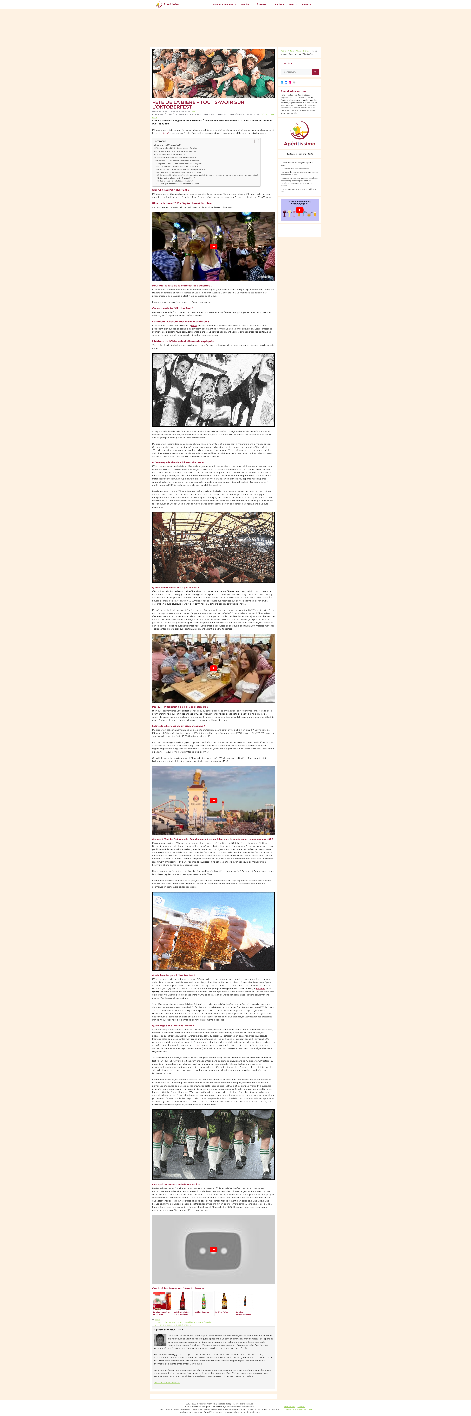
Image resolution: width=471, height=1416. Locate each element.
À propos (306, 4)
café (198, 1045)
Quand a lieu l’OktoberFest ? (168, 145)
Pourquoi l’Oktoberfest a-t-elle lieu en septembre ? (182, 169)
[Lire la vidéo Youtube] (213, 246)
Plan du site (289, 1406)
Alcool (298, 51)
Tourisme (279, 4)
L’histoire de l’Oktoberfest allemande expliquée (177, 161)
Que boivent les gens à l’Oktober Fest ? (177, 178)
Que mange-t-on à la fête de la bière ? (176, 181)
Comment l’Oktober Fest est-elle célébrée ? (175, 157)
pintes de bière (163, 133)
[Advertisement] (235, 27)
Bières (157, 1320)
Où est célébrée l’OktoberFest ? (170, 154)
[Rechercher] (315, 72)
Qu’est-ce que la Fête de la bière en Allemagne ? (180, 164)
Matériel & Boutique (223, 4)
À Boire (245, 4)
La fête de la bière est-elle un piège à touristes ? (181, 172)
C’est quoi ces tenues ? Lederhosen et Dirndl (180, 184)
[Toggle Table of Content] (255, 141)
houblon (260, 988)
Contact (301, 1406)
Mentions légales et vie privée (299, 1409)
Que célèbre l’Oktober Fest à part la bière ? (179, 167)
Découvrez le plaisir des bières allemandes (173, 1325)
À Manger (262, 4)
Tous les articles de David (167, 1382)
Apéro (283, 51)
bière (194, 325)
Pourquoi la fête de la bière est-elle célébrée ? (176, 151)
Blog (291, 4)
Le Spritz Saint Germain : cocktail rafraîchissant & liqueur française (183, 1322)
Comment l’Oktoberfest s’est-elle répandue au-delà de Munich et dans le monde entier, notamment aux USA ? (209, 175)
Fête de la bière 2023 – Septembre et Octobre (176, 148)
